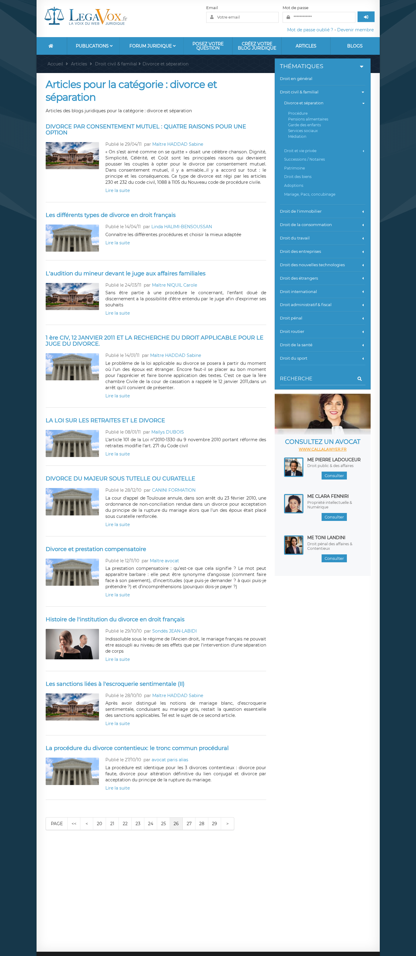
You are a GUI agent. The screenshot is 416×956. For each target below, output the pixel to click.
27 (189, 823)
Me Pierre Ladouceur (334, 459)
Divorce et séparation (303, 103)
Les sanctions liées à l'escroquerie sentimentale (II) (115, 684)
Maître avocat (164, 560)
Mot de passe (295, 7)
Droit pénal (291, 318)
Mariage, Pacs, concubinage (309, 194)
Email (212, 7)
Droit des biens (298, 176)
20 (99, 823)
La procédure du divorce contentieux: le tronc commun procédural (137, 748)
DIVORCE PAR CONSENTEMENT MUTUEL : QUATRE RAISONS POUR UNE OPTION (146, 130)
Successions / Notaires (304, 159)
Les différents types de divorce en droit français (111, 215)
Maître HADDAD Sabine (177, 144)
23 (138, 823)
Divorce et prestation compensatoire (96, 549)
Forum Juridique (151, 46)
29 (214, 823)
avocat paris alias (170, 759)
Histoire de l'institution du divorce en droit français (115, 619)
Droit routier (292, 331)
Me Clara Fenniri (328, 496)
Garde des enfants (304, 125)
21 (112, 823)
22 (125, 823)
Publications (93, 46)
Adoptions (293, 185)
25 (163, 823)
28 (201, 823)
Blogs (355, 46)
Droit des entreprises (300, 251)
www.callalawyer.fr (323, 449)
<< (74, 823)
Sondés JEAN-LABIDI (174, 631)
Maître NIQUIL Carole (174, 285)
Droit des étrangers (299, 278)
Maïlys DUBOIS (167, 432)
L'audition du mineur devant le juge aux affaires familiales (126, 273)
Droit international (298, 291)
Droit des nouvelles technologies (312, 264)
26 (176, 823)
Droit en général (296, 78)
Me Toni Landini (326, 537)
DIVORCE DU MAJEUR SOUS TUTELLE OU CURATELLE (120, 479)
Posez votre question (208, 46)
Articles (306, 46)
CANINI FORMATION (174, 490)
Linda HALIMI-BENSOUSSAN (181, 226)
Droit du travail (295, 238)
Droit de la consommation (306, 224)
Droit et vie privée (300, 150)
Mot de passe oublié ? (310, 30)
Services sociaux (303, 130)
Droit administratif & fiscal (306, 304)
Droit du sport (293, 358)
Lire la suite (117, 190)
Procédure (298, 113)
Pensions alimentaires (308, 119)
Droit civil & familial (299, 91)
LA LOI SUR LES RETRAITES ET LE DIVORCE (105, 420)
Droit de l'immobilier (301, 211)
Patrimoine (294, 168)
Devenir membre (355, 30)
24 (150, 823)
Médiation (297, 136)
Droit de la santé (296, 344)
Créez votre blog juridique (257, 46)
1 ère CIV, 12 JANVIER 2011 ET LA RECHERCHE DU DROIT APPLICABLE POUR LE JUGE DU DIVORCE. (154, 341)
